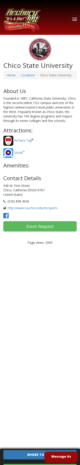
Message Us (61, 456)
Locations (28, 75)
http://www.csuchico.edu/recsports (33, 208)
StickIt (18, 152)
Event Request (40, 226)
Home (11, 75)
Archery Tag (23, 140)
